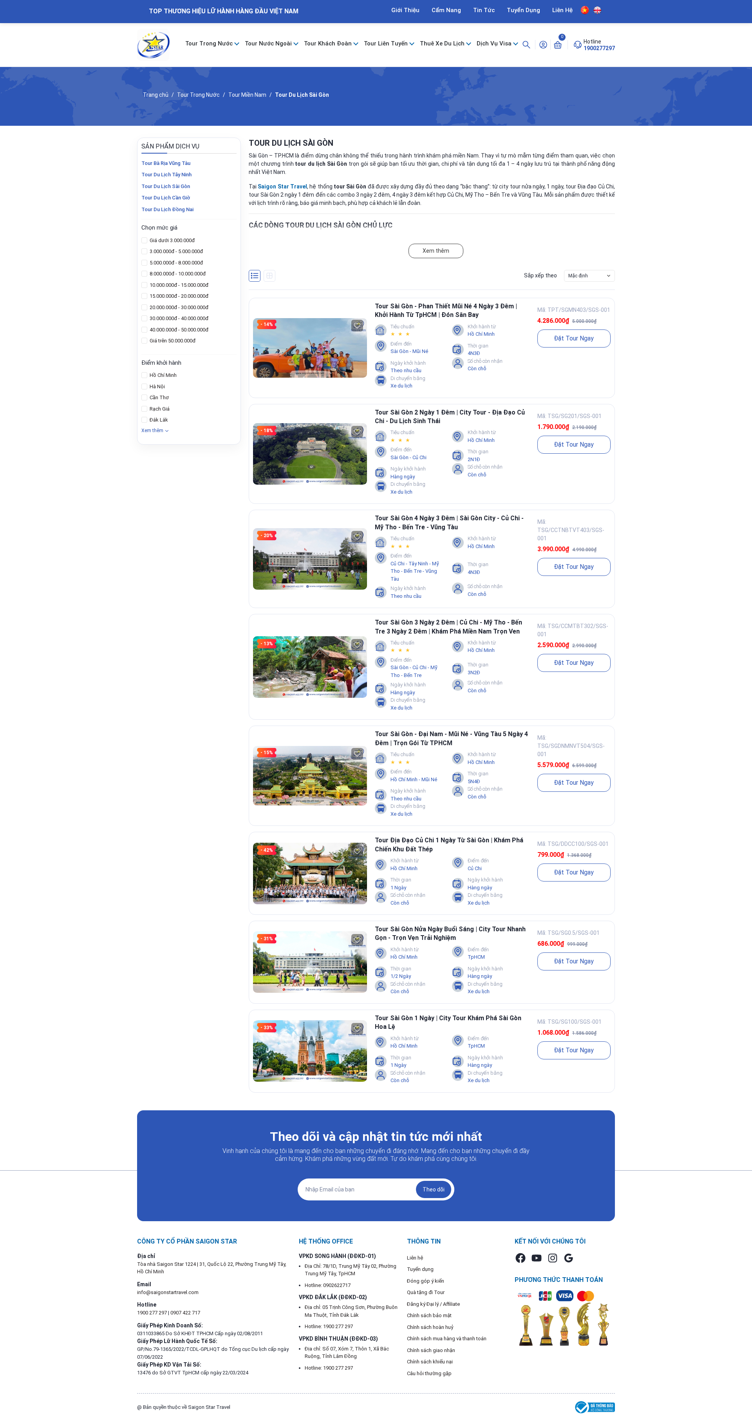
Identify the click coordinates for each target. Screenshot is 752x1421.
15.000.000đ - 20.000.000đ (178, 296)
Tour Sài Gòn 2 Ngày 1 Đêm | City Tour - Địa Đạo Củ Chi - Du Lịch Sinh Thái (450, 417)
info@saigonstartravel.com (168, 1292)
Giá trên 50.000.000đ (171, 341)
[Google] (569, 1258)
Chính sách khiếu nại (430, 1362)
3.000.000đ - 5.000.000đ (175, 251)
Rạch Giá (159, 409)
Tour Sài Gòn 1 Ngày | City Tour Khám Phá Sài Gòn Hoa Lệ (448, 1022)
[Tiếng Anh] (597, 10)
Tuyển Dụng (523, 10)
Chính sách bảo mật (429, 1315)
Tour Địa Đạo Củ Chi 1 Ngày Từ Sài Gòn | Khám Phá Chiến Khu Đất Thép (449, 844)
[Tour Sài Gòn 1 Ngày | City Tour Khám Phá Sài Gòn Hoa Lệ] (310, 1051)
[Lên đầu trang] (739, 1396)
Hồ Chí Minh (162, 375)
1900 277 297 (152, 1313)
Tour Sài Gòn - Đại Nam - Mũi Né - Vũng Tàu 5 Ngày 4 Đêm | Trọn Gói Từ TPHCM (451, 738)
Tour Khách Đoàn (328, 43)
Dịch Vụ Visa (495, 43)
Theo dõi (434, 1189)
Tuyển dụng (420, 1269)
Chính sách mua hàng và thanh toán (446, 1338)
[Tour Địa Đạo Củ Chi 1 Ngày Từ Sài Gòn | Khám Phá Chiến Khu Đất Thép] (310, 873)
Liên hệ (415, 1258)
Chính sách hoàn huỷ (430, 1327)
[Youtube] (536, 1258)
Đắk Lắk (158, 420)
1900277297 (599, 48)
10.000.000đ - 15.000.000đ (178, 285)
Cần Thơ (158, 397)
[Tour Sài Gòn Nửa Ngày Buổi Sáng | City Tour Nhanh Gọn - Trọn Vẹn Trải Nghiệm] (310, 962)
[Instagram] (553, 1258)
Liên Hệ (562, 10)
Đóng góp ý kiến (425, 1281)
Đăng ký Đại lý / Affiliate (433, 1304)
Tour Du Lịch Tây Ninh (166, 174)
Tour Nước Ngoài (269, 43)
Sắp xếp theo (540, 275)
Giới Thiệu (405, 10)
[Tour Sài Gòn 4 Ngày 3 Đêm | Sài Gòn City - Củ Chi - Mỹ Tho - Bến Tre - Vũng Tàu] (310, 559)
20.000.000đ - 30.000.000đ (178, 307)
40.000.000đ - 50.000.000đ (178, 330)
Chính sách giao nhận (431, 1350)
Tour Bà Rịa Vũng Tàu (165, 163)
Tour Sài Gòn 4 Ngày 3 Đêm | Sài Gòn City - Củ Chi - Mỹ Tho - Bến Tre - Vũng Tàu (449, 522)
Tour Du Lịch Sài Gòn (165, 186)
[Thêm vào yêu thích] (357, 325)
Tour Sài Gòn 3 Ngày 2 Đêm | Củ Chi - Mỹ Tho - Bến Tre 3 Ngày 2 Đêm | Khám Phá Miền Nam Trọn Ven (448, 627)
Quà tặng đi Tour (426, 1292)
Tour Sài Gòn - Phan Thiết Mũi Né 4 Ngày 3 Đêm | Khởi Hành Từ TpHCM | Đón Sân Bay (446, 310)
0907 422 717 (185, 1313)
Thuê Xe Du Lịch (443, 43)
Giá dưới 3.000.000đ (171, 240)
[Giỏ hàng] (558, 44)
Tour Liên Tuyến (386, 43)
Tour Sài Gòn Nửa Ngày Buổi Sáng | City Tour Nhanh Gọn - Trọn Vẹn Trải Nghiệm (450, 933)
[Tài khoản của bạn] (543, 44)
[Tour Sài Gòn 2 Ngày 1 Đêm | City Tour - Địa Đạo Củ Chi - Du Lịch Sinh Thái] (310, 454)
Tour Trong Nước (209, 43)
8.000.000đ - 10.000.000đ (177, 274)
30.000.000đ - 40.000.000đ (178, 318)
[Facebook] (520, 1258)
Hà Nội (156, 386)
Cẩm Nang (446, 10)
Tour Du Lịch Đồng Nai (167, 209)
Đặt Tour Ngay (574, 338)
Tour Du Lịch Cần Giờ (165, 198)
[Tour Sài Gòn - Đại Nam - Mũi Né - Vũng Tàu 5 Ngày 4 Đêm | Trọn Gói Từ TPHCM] (310, 776)
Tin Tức (484, 10)
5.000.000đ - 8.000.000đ (175, 263)
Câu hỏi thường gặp (429, 1373)
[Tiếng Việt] (585, 10)
